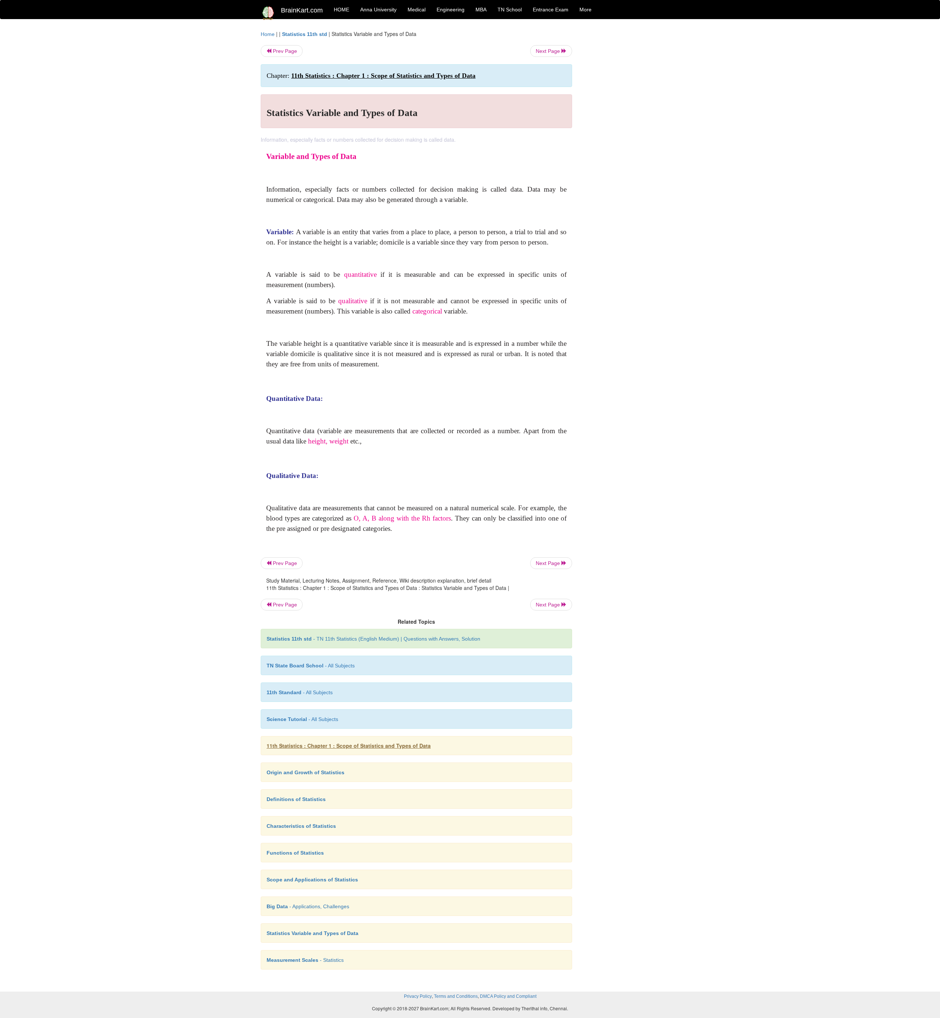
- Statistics (305, 960)
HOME (341, 9)
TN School (510, 9)
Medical (417, 9)
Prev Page (284, 51)
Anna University (378, 9)
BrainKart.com (302, 10)
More (585, 9)
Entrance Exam (550, 9)
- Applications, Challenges (308, 906)
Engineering (450, 9)
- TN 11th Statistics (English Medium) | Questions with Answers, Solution (373, 639)
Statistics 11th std (304, 34)
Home (268, 34)
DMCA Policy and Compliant (508, 996)
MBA (481, 9)
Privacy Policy (418, 996)
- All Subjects (311, 666)
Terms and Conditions (456, 996)
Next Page (548, 51)
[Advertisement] (631, 140)
